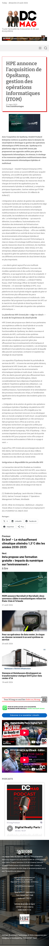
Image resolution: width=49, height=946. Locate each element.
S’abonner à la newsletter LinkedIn (24, 715)
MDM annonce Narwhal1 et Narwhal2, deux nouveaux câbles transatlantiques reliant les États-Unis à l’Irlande (24, 598)
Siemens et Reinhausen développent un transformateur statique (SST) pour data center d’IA (22, 675)
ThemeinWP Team (29, 938)
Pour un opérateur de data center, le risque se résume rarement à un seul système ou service (23, 637)
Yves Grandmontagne (15, 106)
